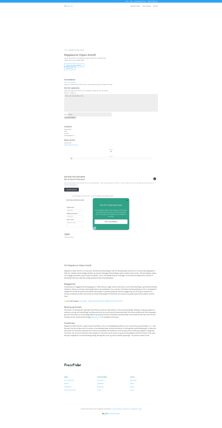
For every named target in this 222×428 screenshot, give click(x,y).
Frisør (65, 50)
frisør (150, 326)
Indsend (67, 234)
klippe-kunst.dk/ (96, 317)
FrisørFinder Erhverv (70, 390)
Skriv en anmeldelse (74, 65)
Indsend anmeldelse (70, 117)
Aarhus (132, 383)
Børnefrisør (100, 387)
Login (131, 1)
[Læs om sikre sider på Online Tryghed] (103, 413)
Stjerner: (67, 93)
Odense (132, 387)
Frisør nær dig (146, 6)
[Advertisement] (111, 22)
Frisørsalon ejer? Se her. (140, 1)
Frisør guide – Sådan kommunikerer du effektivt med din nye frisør (101, 301)
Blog (140, 409)
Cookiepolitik (134, 409)
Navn (65, 114)
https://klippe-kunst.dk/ (71, 145)
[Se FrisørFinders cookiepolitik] (105, 413)
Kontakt (66, 383)
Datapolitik (126, 409)
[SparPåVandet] (113, 413)
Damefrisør (100, 383)
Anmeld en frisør (135, 6)
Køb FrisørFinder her (153, 1)
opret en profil (90, 196)
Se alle (99, 390)
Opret (127, 1)
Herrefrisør (100, 380)
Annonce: (111, 156)
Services (155, 6)
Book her (69, 68)
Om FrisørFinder (69, 380)
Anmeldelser (68, 387)
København (133, 380)
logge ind (79, 196)
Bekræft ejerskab (71, 189)
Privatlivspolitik (116, 409)
